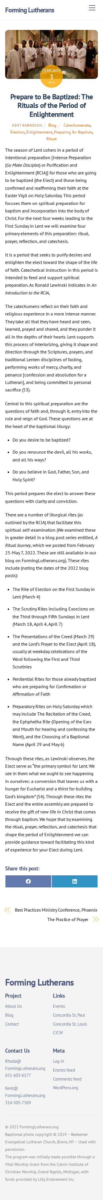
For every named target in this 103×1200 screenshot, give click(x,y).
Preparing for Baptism (73, 132)
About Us (13, 1006)
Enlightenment (39, 132)
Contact (12, 1024)
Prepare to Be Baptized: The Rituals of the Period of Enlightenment (51, 105)
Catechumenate (77, 125)
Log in (58, 1061)
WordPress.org (65, 1087)
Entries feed (64, 1070)
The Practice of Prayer (67, 919)
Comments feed (67, 1079)
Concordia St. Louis (70, 1024)
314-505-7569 (18, 1102)
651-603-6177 (18, 1075)
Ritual (51, 138)
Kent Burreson (27, 125)
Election (17, 132)
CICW (58, 1032)
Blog (52, 125)
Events (59, 1006)
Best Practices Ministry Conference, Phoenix (56, 910)
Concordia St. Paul (69, 1015)
